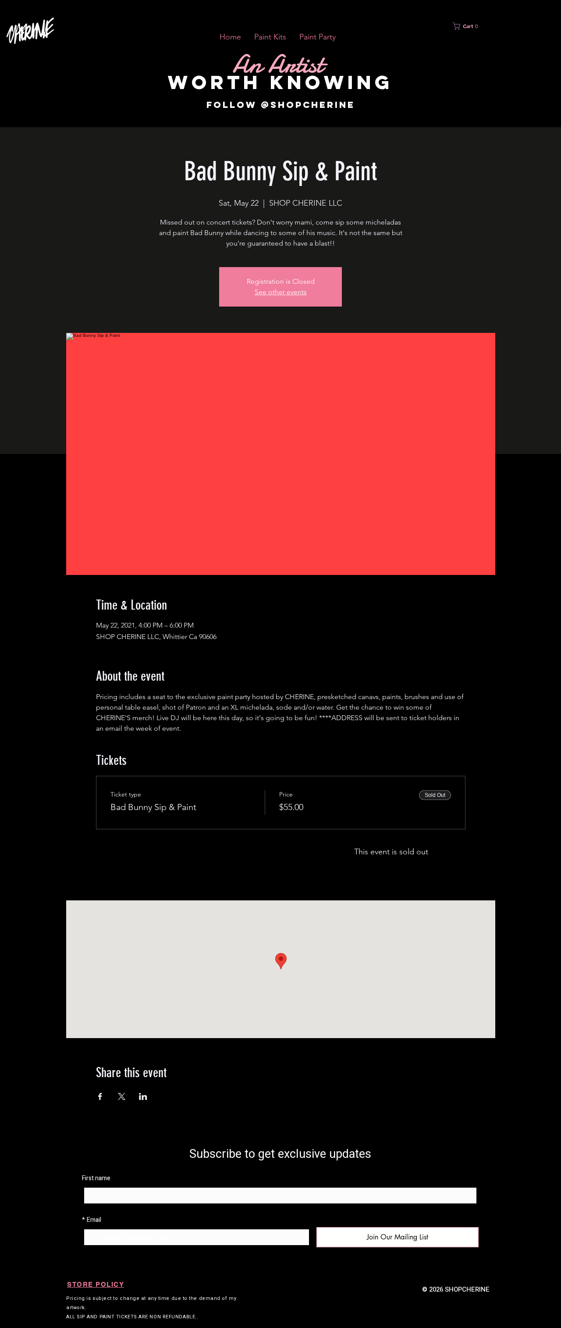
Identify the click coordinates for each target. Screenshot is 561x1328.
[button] (270, 37)
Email (91, 1220)
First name (96, 1178)
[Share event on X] (121, 1096)
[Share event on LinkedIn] (143, 1096)
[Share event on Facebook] (100, 1096)
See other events (281, 292)
